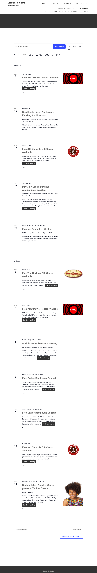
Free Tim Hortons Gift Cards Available (37, 274)
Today (24, 54)
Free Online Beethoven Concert (39, 378)
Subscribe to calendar (70, 536)
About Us (54, 3)
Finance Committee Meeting (37, 229)
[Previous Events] (15, 55)
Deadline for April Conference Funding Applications (38, 113)
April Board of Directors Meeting (39, 343)
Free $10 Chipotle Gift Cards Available (37, 150)
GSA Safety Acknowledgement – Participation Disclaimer (65, 11)
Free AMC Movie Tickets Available (40, 77)
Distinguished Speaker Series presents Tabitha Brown (38, 486)
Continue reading (29, 89)
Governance (81, 3)
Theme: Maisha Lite (48, 571)
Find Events (59, 46)
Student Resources (66, 8)
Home (44, 3)
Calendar (84, 8)
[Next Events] (18, 55)
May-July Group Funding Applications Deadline (35, 188)
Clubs (66, 3)
